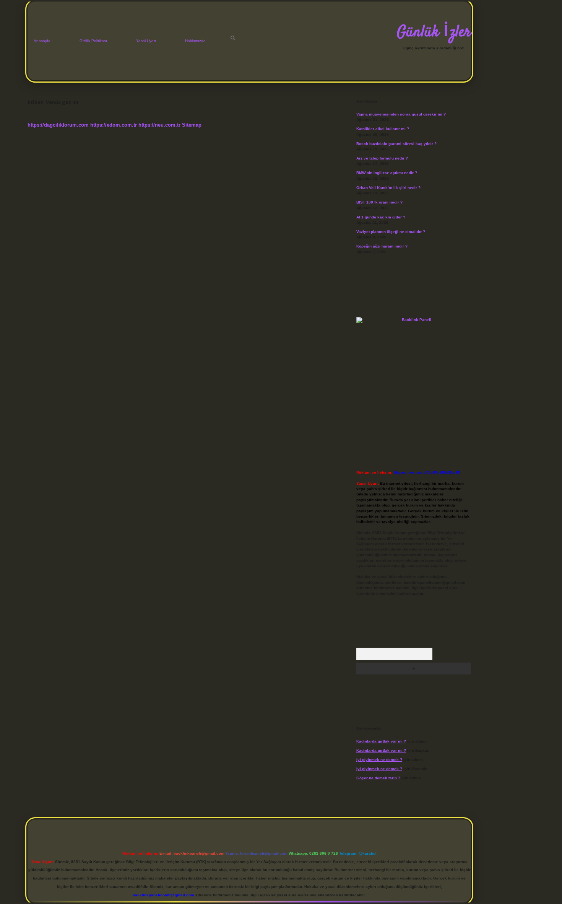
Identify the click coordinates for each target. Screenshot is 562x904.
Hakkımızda (195, 41)
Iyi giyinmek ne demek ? (379, 759)
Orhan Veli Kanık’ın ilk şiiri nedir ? (388, 188)
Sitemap (191, 125)
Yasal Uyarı (146, 41)
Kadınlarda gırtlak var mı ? (381, 741)
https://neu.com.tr (159, 125)
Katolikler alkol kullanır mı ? (382, 129)
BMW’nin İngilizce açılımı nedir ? (386, 173)
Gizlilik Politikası (93, 41)
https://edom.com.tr (113, 125)
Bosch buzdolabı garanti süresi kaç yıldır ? (396, 144)
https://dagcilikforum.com (58, 125)
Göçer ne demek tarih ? (378, 778)
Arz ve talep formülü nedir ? (382, 158)
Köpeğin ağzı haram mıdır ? (382, 246)
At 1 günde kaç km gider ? (380, 217)
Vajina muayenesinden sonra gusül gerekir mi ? (401, 114)
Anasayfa (42, 41)
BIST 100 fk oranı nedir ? (379, 202)
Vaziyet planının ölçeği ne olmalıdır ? (390, 232)
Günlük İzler (434, 32)
